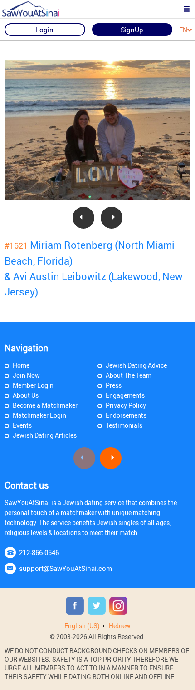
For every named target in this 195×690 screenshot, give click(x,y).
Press (114, 385)
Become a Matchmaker (45, 405)
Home (21, 365)
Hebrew (120, 625)
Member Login (33, 385)
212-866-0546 (39, 552)
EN (183, 30)
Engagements (125, 395)
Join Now (26, 375)
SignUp (132, 29)
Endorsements (126, 415)
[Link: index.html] (38, 9)
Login (45, 29)
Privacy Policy (126, 405)
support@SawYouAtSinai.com (65, 568)
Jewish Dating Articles (45, 435)
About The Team (128, 375)
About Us (26, 395)
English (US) (82, 625)
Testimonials (124, 425)
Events (22, 425)
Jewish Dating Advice (136, 365)
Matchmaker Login (39, 415)
